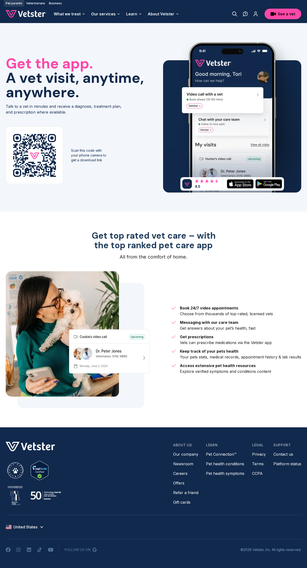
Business (55, 3)
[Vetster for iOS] (240, 183)
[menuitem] (69, 14)
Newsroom (183, 463)
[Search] (234, 14)
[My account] (256, 14)
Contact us (283, 454)
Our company (185, 454)
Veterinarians (35, 3)
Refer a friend (185, 492)
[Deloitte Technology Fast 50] (45, 495)
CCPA (257, 473)
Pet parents (14, 3)
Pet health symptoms (225, 473)
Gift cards (181, 502)
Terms (258, 463)
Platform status (287, 463)
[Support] (245, 14)
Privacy (259, 454)
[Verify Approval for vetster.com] (39, 470)
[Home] (26, 14)
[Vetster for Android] (268, 183)
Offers (178, 483)
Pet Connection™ (221, 454)
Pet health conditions (225, 463)
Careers (180, 473)
